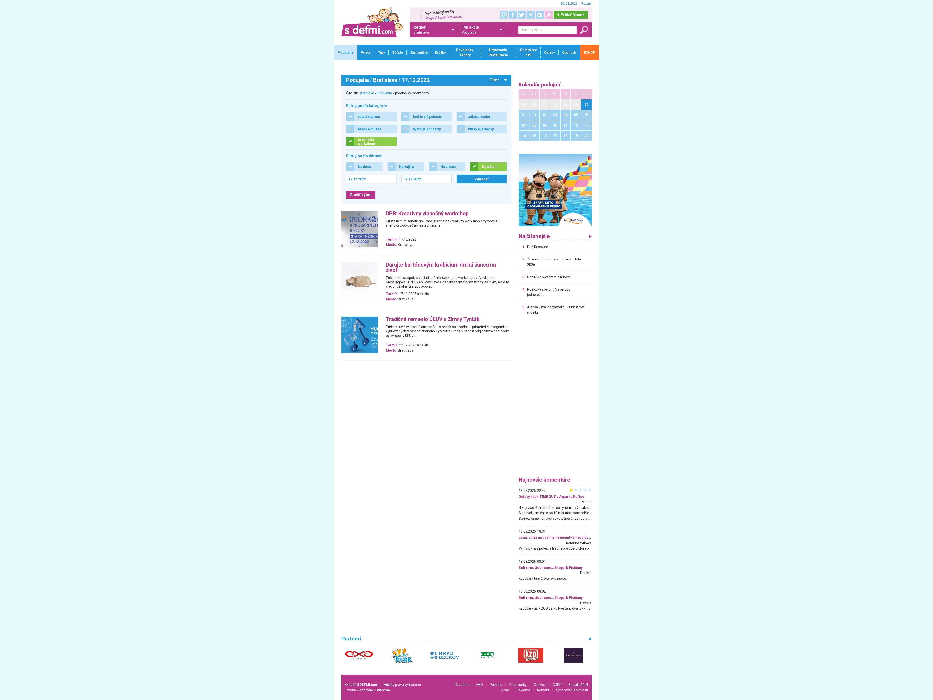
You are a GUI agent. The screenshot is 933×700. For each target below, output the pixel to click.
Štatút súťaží (578, 685)
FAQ (479, 685)
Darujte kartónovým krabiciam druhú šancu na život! (441, 267)
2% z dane (461, 685)
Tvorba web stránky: (367, 690)
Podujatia (384, 93)
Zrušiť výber (361, 194)
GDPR (557, 685)
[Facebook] (513, 15)
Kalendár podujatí (540, 85)
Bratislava (366, 93)
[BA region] (555, 190)
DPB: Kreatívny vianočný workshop (427, 213)
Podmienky (518, 685)
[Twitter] (522, 15)
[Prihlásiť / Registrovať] (549, 15)
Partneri (496, 685)
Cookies (540, 685)
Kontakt (543, 690)
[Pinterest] (531, 15)
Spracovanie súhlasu (572, 690)
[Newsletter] (540, 15)
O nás (505, 690)
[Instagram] (504, 15)
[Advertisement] (555, 397)
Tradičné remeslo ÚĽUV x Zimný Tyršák (433, 319)
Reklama (523, 690)
